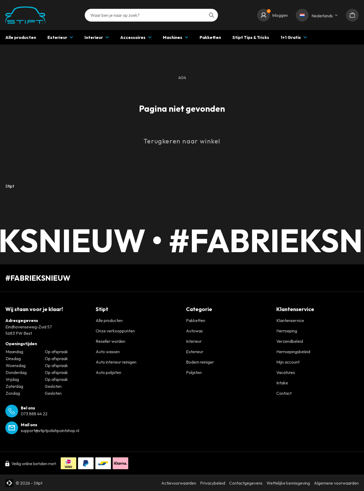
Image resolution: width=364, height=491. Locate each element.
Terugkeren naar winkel (182, 141)
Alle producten (20, 37)
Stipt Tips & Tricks (250, 37)
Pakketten (210, 37)
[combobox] (151, 15)
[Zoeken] (211, 15)
